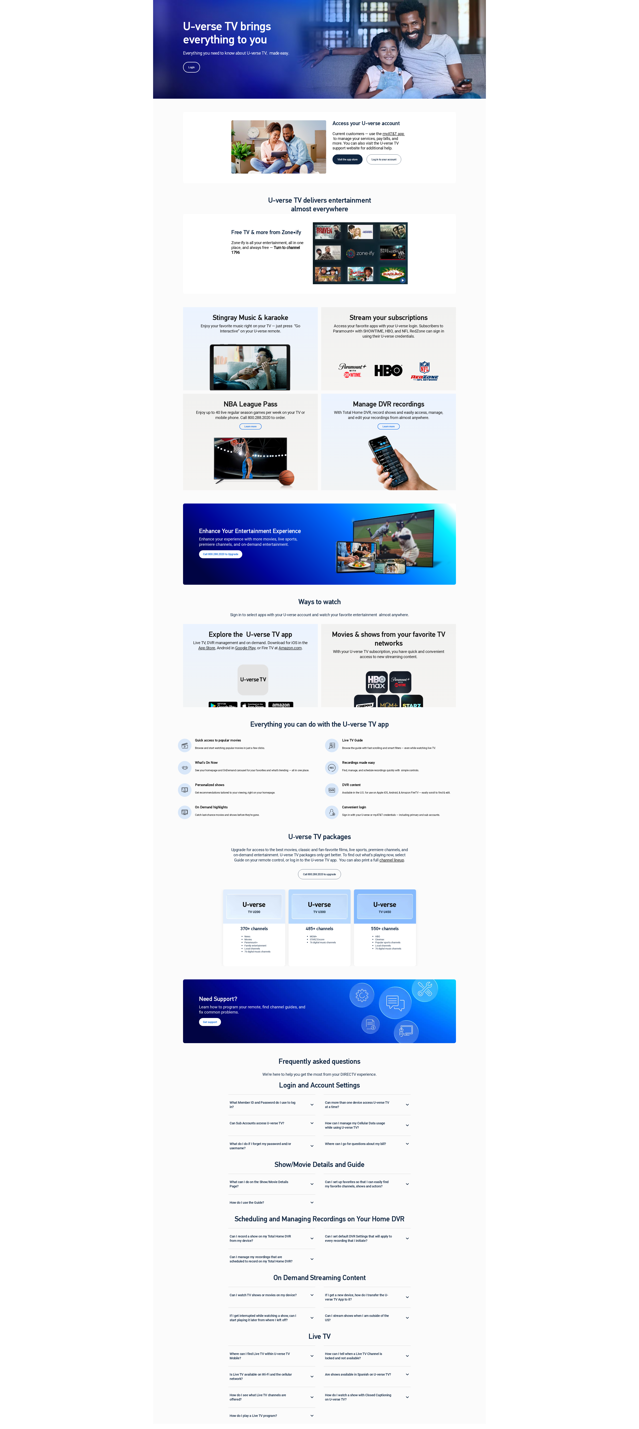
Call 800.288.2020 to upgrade (319, 874)
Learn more (250, 426)
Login (191, 67)
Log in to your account (384, 159)
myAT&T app (394, 133)
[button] (220, 554)
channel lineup (391, 860)
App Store (206, 647)
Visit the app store (347, 159)
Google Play (245, 647)
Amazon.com (290, 647)
